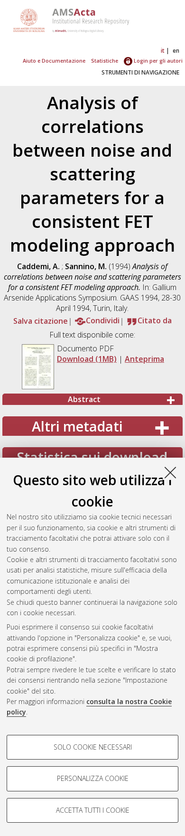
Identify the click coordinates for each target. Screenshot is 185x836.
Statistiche (104, 60)
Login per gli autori (157, 60)
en (176, 51)
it (163, 51)
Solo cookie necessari (93, 746)
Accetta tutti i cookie (93, 810)
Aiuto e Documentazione (54, 60)
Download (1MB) (87, 359)
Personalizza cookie (93, 778)
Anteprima (144, 359)
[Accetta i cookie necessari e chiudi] (170, 472)
